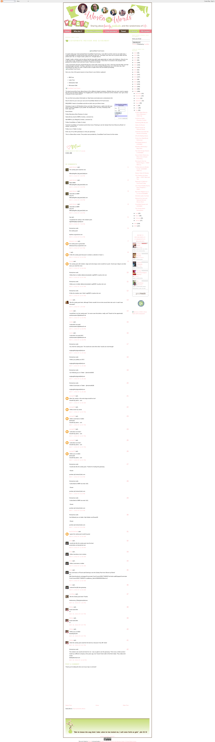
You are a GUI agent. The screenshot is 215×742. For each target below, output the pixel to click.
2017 (135, 74)
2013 (135, 84)
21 (127, 396)
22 (127, 407)
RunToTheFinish (73, 531)
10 (127, 272)
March (137, 215)
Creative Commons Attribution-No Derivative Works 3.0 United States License (118, 741)
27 (127, 464)
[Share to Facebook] (71, 153)
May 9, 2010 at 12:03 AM (77, 590)
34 (127, 561)
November (138, 96)
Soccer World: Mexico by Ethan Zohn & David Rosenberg (141, 156)
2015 (135, 79)
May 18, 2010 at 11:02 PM (78, 660)
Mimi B (90, 741)
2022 (135, 62)
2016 (135, 77)
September (139, 100)
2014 (135, 81)
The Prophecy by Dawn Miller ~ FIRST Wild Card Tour (142, 177)
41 (127, 640)
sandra (71, 311)
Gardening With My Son (141, 122)
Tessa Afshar (140, 284)
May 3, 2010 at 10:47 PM (77, 277)
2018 (135, 72)
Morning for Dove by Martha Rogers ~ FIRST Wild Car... (142, 162)
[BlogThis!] (68, 153)
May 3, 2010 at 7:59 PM (77, 224)
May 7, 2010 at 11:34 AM (77, 366)
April (137, 213)
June (137, 108)
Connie (71, 261)
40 (127, 629)
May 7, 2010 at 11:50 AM (77, 402)
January (138, 220)
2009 (135, 223)
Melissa (71, 607)
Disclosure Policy (107, 736)
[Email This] (66, 153)
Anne (70, 540)
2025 (135, 55)
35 (127, 570)
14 (127, 311)
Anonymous (136, 276)
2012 (135, 86)
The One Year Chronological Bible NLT (141, 272)
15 (127, 322)
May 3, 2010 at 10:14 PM (77, 257)
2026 (135, 53)
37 (127, 594)
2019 (135, 69)
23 (127, 416)
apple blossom (73, 167)
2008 (135, 226)
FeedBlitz (146, 44)
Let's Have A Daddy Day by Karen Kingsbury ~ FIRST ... (142, 187)
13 (127, 300)
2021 (135, 65)
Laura (70, 300)
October (138, 98)
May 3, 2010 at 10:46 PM (77, 268)
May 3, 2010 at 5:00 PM (77, 187)
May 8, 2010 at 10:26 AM (77, 536)
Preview (134, 44)
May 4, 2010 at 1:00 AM (77, 306)
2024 (135, 57)
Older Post (125, 705)
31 (127, 531)
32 (127, 541)
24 (127, 429)
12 (127, 291)
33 (127, 552)
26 (127, 451)
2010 (135, 91)
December (138, 93)
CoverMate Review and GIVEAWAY (89, 41)
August (138, 103)
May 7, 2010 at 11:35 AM (77, 378)
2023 (135, 60)
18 (127, 357)
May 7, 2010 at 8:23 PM (77, 493)
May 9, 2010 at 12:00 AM (77, 556)
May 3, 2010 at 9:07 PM (77, 248)
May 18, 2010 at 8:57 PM (77, 614)
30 (127, 515)
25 (127, 440)
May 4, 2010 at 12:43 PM (77, 317)
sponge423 (72, 396)
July (137, 105)
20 (127, 383)
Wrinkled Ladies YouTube (142, 196)
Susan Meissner (141, 257)
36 (127, 585)
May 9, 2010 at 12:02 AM (77, 580)
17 (127, 344)
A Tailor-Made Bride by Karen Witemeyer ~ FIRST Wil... (141, 114)
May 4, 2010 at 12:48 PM (77, 329)
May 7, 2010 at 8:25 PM (77, 527)
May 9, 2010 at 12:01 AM (77, 565)
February (138, 218)
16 (127, 333)
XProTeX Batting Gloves (141, 136)
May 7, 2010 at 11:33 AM (77, 353)
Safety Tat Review (140, 125)
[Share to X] (69, 153)
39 (127, 618)
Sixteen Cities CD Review (142, 173)
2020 (135, 67)
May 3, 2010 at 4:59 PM (77, 176)
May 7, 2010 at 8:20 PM (77, 477)
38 (127, 607)
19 (127, 370)
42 (127, 649)
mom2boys (72, 594)
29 (127, 498)
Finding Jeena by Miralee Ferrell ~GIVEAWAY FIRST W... (142, 168)
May (137, 110)
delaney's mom (73, 241)
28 (127, 481)
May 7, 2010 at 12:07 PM (77, 412)
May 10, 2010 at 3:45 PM (77, 602)
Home (97, 705)
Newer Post (69, 705)
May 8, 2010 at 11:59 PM (77, 547)
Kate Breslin (140, 247)
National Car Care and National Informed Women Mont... (141, 200)
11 (127, 281)
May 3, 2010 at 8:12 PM (77, 237)
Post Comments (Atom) (79, 708)
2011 (135, 89)
